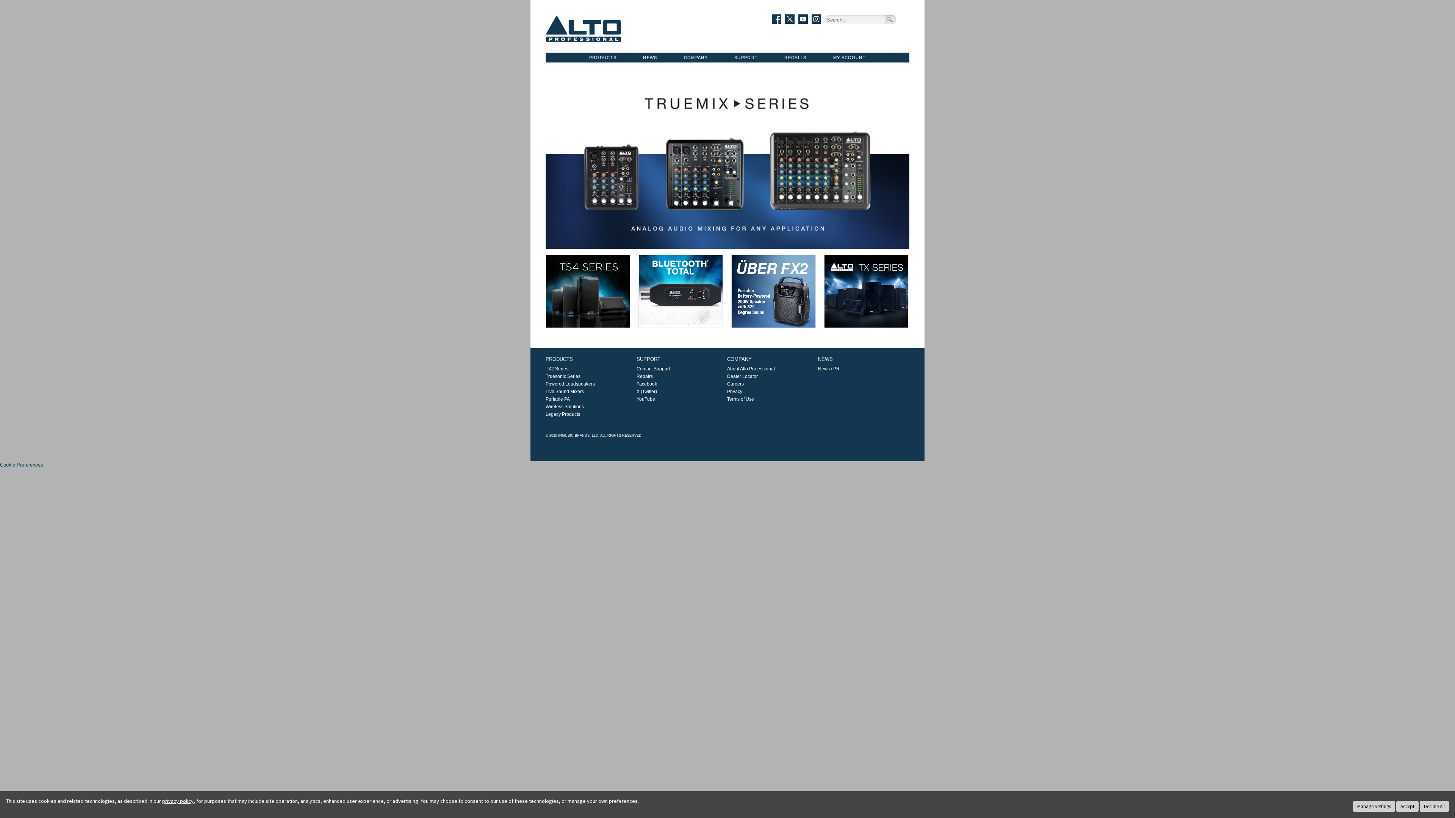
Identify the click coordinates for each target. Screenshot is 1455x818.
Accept (1407, 806)
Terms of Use (740, 399)
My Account (849, 57)
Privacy (734, 391)
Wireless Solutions (565, 406)
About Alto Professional (751, 369)
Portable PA (558, 399)
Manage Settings (1374, 806)
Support (746, 57)
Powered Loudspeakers (570, 384)
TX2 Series (557, 369)
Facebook (647, 384)
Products (603, 57)
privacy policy (178, 801)
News (650, 57)
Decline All (1434, 806)
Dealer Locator (742, 376)
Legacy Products (563, 414)
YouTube (646, 399)
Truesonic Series (563, 376)
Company (696, 57)
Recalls (795, 57)
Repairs (645, 376)
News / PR (829, 369)
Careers (735, 384)
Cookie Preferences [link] (21, 465)
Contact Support (653, 369)
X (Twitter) (647, 391)
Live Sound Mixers (565, 391)
